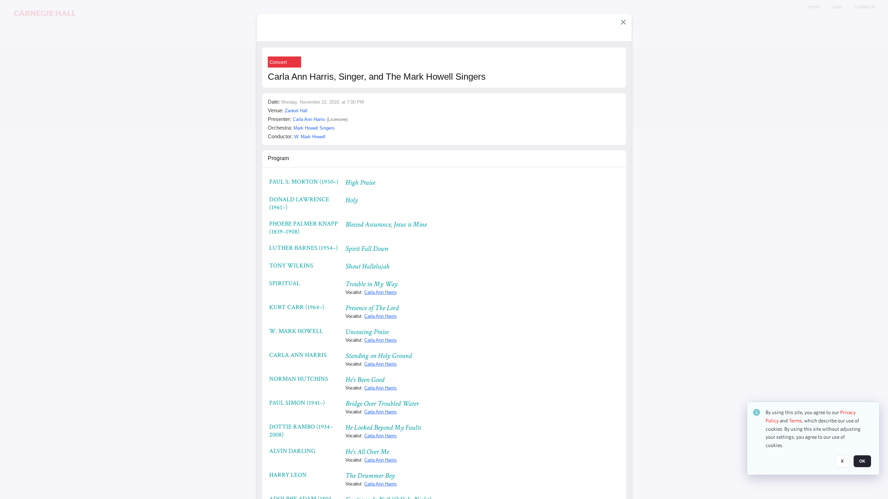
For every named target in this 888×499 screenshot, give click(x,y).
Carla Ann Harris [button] (309, 119)
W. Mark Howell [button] (309, 136)
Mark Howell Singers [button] (314, 128)
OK (862, 461)
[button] (623, 22)
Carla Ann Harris (380, 292)
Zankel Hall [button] (296, 110)
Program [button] (278, 158)
